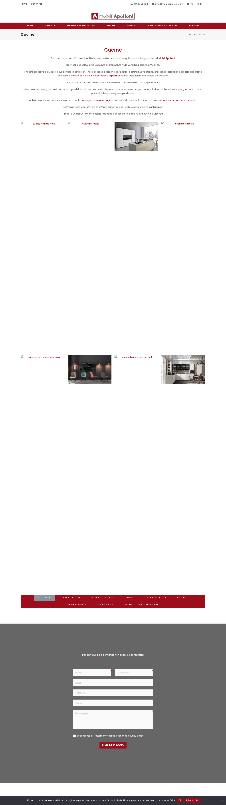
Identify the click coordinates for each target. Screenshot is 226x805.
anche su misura (193, 89)
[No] (222, 800)
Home (192, 34)
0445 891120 (141, 4)
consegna (86, 100)
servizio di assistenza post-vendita (176, 100)
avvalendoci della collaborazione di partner (95, 75)
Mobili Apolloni (167, 58)
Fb (191, 4)
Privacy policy (193, 800)
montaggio (104, 100)
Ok (180, 800)
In (201, 4)
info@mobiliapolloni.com (169, 4)
